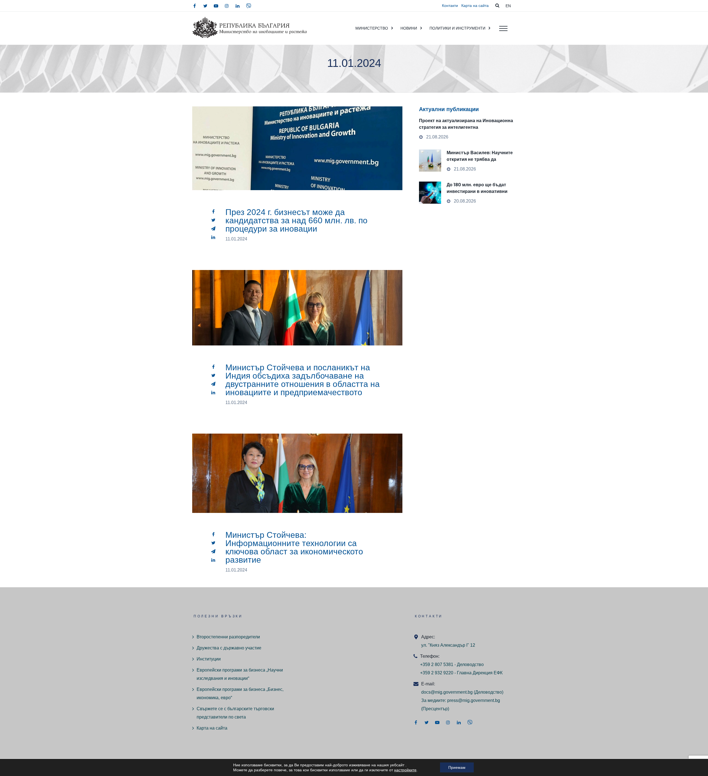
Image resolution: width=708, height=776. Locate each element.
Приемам (456, 767)
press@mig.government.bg (473, 700)
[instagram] (227, 6)
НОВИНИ (408, 28)
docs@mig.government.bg (447, 692)
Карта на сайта (475, 5)
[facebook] (194, 6)
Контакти (450, 5)
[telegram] (213, 228)
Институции (209, 659)
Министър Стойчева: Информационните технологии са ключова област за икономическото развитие (294, 547)
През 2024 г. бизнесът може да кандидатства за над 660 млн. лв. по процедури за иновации (296, 220)
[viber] (248, 5)
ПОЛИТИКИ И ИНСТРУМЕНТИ (457, 28)
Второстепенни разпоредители (228, 637)
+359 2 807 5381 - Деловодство (452, 664)
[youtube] (216, 6)
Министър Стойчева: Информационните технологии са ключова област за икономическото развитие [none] (297, 486)
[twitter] (205, 6)
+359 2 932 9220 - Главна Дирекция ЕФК (461, 672)
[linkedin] (237, 6)
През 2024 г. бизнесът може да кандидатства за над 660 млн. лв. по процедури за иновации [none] (297, 161)
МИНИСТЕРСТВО (371, 28)
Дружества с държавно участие (229, 648)
